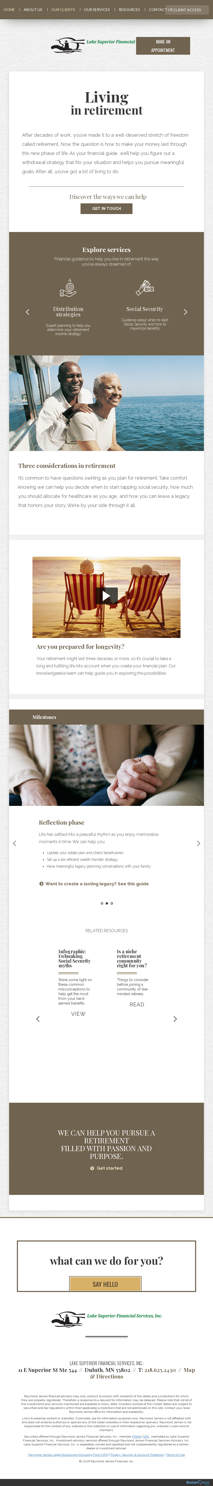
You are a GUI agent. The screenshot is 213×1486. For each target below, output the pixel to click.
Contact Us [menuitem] (161, 9)
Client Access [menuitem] (187, 10)
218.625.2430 (160, 1369)
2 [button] (106, 903)
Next (185, 311)
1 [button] (102, 903)
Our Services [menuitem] (97, 9)
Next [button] (199, 843)
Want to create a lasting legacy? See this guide (97, 883)
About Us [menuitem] (33, 9)
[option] (106, 617)
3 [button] (111, 903)
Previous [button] (14, 843)
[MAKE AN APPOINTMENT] (199, 45)
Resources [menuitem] (129, 9)
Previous (27, 311)
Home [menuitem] (9, 9)
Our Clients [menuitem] (63, 9)
